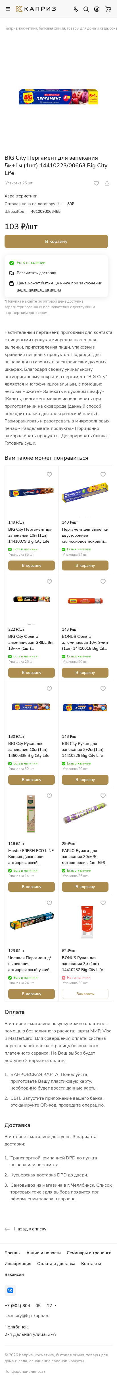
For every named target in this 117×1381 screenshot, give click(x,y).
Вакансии (14, 1274)
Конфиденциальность (25, 1371)
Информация (18, 1264)
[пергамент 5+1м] (58, 94)
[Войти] (96, 9)
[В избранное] (96, 183)
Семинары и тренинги (89, 1253)
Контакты (91, 1264)
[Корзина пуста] (108, 9)
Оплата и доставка (56, 1264)
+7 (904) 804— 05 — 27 (28, 1305)
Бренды (12, 1253)
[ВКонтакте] (10, 1290)
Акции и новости (43, 1253)
